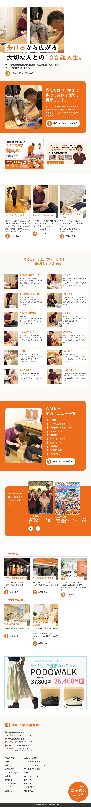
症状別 (8, 765)
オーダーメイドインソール (34, 765)
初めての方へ (10, 758)
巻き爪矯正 (28, 791)
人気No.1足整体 (30, 758)
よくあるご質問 (11, 773)
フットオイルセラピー (33, 769)
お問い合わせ (10, 783)
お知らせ (8, 791)
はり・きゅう (29, 780)
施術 (7, 762)
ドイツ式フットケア (32, 762)
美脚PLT (27, 773)
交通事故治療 (29, 787)
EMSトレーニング (31, 776)
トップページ (10, 787)
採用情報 (8, 780)
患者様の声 (9, 769)
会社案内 (8, 776)
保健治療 (27, 783)
